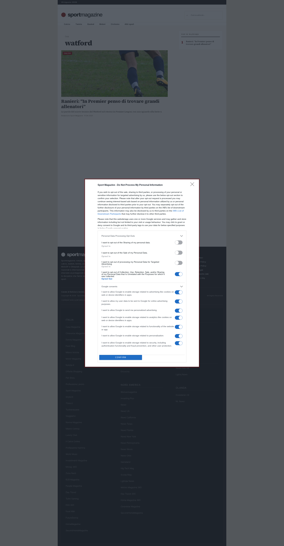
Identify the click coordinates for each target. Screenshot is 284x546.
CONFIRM (120, 357)
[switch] (179, 242)
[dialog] (142, 273)
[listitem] (142, 236)
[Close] (193, 185)
